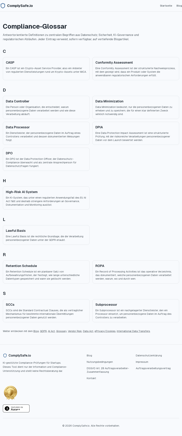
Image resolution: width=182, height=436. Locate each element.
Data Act (88, 331)
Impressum (142, 361)
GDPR (43, 331)
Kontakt (91, 378)
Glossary (61, 331)
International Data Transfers (133, 331)
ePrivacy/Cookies (105, 331)
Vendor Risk (75, 331)
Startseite (166, 5)
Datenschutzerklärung (149, 355)
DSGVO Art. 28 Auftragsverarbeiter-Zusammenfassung (108, 370)
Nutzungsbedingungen (100, 361)
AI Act (51, 331)
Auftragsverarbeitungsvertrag (153, 368)
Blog (179, 5)
